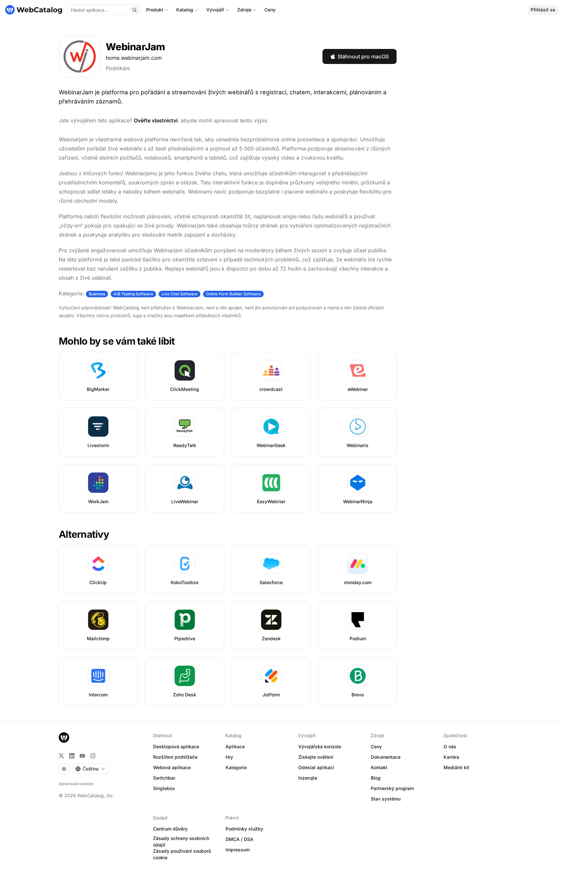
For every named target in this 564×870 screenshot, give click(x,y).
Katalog (184, 9)
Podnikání (118, 68)
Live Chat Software (179, 293)
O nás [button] (450, 746)
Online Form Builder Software (233, 293)
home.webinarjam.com (134, 57)
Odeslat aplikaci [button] (316, 767)
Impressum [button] (238, 849)
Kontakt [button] (379, 767)
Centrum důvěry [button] (170, 828)
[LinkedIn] (71, 755)
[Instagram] (92, 755)
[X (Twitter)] (61, 755)
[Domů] (33, 10)
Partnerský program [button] (392, 788)
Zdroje (244, 9)
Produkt (154, 9)
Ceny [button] (376, 746)
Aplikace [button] (235, 746)
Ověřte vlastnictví (156, 120)
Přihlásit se (543, 9)
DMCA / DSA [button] (239, 839)
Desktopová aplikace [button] (176, 746)
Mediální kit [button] (456, 767)
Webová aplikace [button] (172, 767)
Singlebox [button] (164, 788)
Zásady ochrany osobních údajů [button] (181, 841)
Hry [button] (229, 757)
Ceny (269, 9)
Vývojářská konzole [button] (319, 746)
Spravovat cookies (76, 783)
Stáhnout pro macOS (363, 56)
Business (97, 293)
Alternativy (84, 534)
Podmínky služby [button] (244, 828)
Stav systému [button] (385, 798)
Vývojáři (215, 9)
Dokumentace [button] (385, 757)
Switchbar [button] (164, 778)
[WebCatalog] (64, 737)
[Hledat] (134, 10)
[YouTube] (82, 755)
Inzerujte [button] (307, 778)
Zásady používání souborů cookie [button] (182, 854)
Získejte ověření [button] (315, 757)
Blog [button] (376, 778)
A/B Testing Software (133, 293)
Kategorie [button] (236, 767)
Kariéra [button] (451, 757)
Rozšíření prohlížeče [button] (175, 757)
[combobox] (90, 769)
